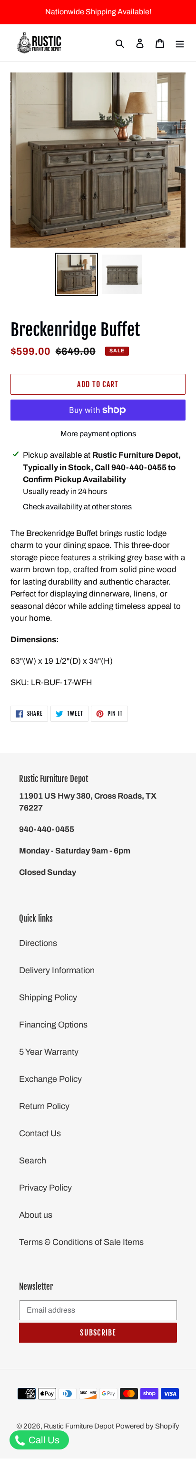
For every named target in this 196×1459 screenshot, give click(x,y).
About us (35, 1215)
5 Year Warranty (48, 1052)
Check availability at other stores (77, 507)
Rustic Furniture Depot (79, 1426)
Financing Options (53, 1024)
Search (32, 1160)
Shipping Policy (48, 997)
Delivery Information (57, 970)
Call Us (43, 1440)
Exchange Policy (50, 1079)
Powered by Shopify (147, 1426)
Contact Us (40, 1133)
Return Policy (44, 1106)
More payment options (98, 434)
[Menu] (180, 43)
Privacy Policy (45, 1187)
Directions (38, 943)
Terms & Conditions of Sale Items (81, 1242)
